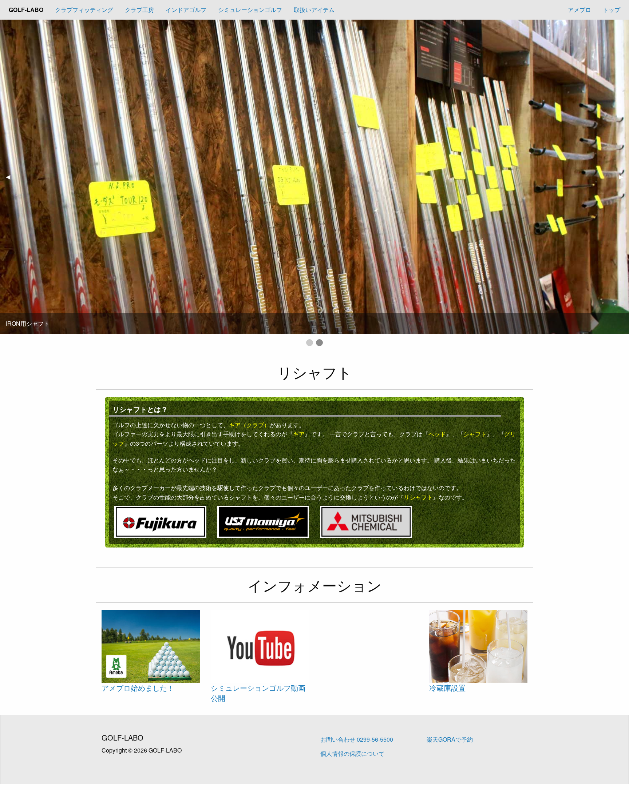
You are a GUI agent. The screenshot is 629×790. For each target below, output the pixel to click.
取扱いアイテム (314, 9)
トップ (611, 9)
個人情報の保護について (352, 753)
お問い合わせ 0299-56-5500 (356, 739)
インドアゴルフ (186, 9)
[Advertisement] (369, 647)
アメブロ (579, 9)
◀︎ (11, 176)
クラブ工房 (139, 9)
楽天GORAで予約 (450, 739)
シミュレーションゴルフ (250, 9)
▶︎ (624, 176)
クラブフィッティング (84, 9)
